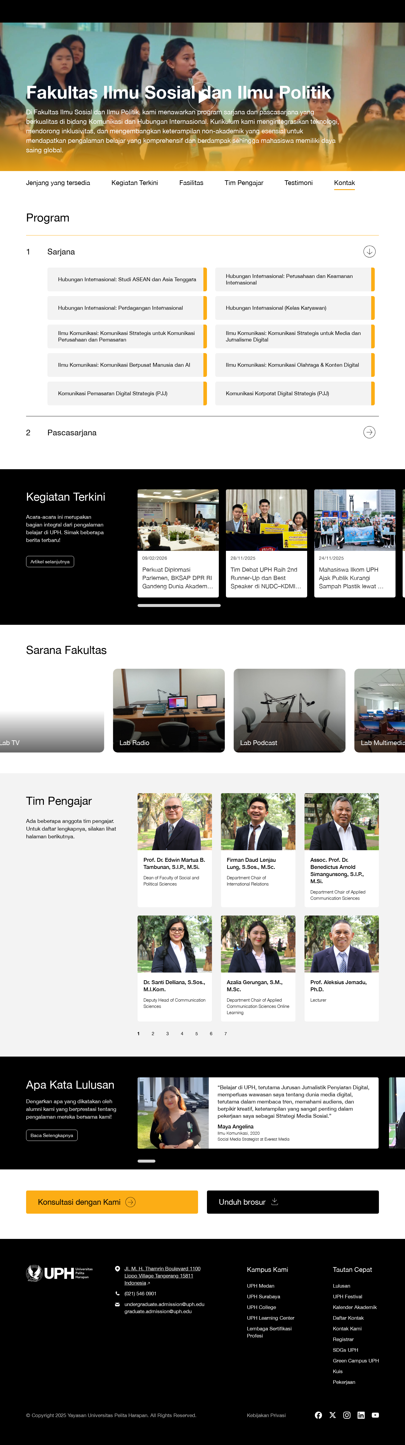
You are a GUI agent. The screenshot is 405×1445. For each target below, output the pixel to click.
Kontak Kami (347, 1329)
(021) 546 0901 (141, 1294)
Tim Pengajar (244, 182)
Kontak (344, 182)
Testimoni (299, 182)
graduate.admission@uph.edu (158, 1311)
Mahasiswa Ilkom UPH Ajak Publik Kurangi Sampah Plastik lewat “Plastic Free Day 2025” (355, 543)
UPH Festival (347, 1296)
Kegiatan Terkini (134, 182)
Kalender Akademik (355, 1307)
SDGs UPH (345, 1350)
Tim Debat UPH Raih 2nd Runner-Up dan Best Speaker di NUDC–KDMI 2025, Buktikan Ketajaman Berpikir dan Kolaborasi (266, 543)
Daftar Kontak (348, 1318)
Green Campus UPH (356, 1361)
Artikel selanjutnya (50, 561)
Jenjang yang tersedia (58, 182)
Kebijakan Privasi (266, 1415)
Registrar (343, 1339)
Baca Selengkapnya (52, 1135)
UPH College (261, 1307)
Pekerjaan (344, 1382)
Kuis (338, 1371)
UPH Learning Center (270, 1318)
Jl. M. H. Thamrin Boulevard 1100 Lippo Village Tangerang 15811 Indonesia (162, 1276)
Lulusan (341, 1286)
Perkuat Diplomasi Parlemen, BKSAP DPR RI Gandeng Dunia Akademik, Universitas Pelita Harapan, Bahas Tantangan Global (178, 543)
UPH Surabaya (263, 1296)
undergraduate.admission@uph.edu (164, 1304)
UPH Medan (260, 1286)
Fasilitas (191, 182)
